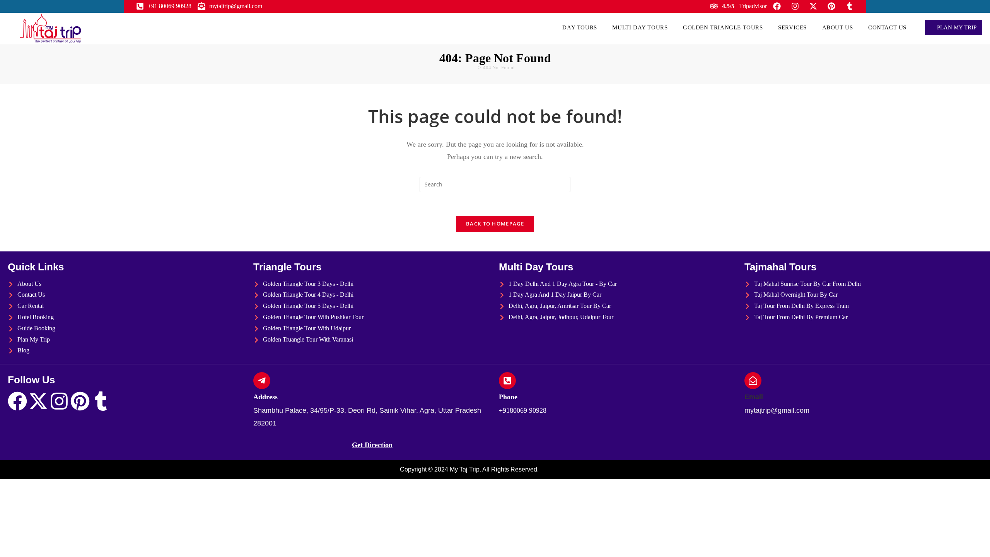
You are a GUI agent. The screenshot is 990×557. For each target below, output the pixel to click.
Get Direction (372, 445)
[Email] (752, 380)
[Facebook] (17, 401)
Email (753, 397)
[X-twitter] (38, 401)
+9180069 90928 (522, 410)
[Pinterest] (80, 401)
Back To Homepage (495, 223)
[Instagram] (59, 401)
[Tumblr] (101, 401)
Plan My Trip (955, 27)
